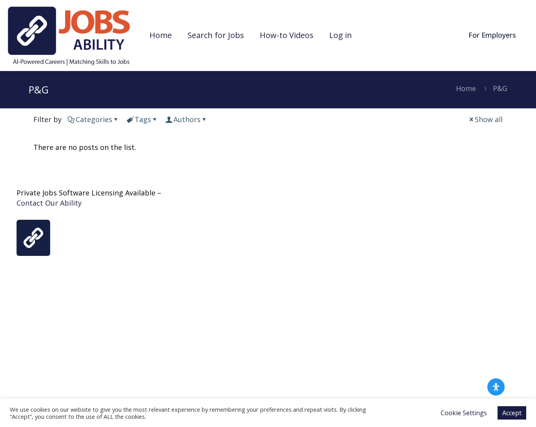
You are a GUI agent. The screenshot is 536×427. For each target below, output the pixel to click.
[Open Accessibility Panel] (496, 387)
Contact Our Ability (49, 203)
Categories (94, 119)
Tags (143, 119)
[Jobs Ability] (69, 35)
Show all (489, 119)
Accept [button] (511, 413)
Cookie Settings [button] (464, 413)
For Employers (492, 35)
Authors (187, 119)
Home (466, 88)
